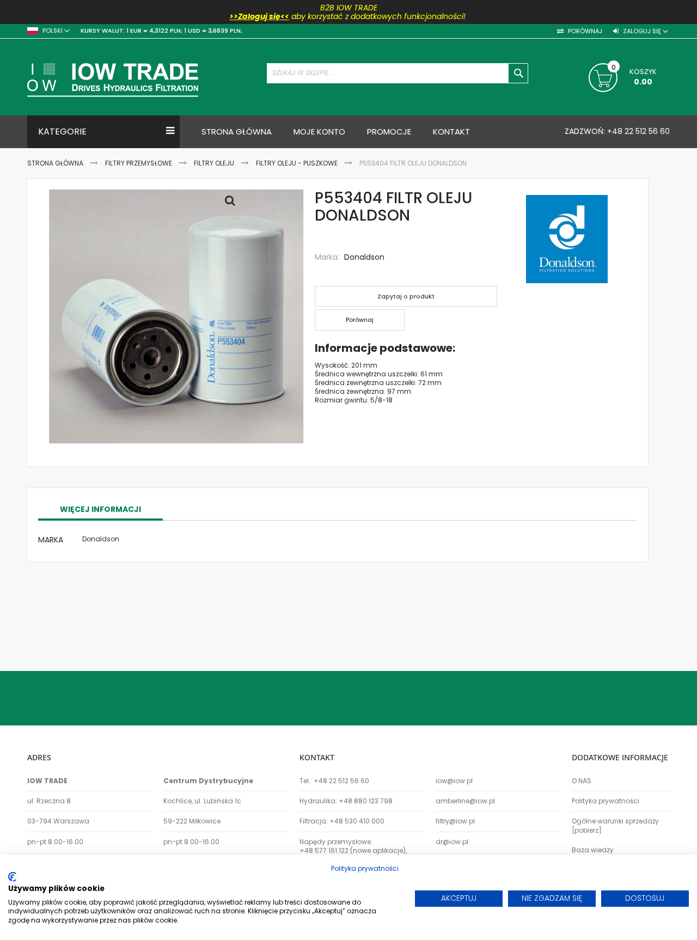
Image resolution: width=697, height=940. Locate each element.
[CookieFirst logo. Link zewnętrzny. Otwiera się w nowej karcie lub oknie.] (12, 877)
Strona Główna (55, 163)
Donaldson (364, 257)
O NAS (581, 781)
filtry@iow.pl (455, 821)
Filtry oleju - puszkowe (297, 163)
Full (233, 203)
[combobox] (397, 73)
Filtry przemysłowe (138, 163)
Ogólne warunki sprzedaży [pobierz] (615, 825)
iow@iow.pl (454, 781)
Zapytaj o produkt (406, 296)
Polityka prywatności (605, 801)
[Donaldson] (567, 240)
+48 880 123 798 (366, 801)
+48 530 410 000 (356, 821)
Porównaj (584, 31)
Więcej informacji (100, 509)
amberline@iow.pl (465, 801)
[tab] (100, 510)
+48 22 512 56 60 (637, 131)
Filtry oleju (214, 163)
